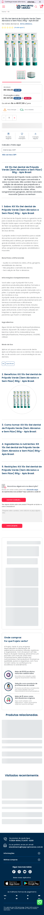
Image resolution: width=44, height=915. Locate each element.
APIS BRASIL (26, 24)
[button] (21, 74)
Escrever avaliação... (14, 500)
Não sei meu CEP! (9, 155)
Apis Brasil (10, 364)
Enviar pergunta (12, 526)
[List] (3, 6)
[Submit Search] (36, 6)
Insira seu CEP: (9, 150)
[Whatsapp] (30, 871)
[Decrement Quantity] (4, 118)
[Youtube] (24, 871)
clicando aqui (32, 490)
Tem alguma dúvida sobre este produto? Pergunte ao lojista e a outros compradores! (22, 505)
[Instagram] (19, 871)
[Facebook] (14, 871)
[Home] (23, 6)
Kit (8, 11)
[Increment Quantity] (14, 118)
